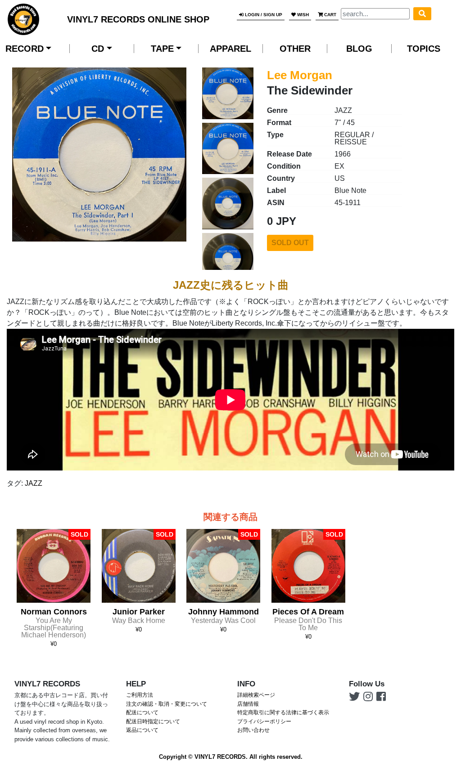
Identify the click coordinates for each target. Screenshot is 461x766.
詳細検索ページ (256, 695)
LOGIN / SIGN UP (263, 14)
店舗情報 (248, 704)
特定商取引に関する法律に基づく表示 (283, 712)
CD (97, 48)
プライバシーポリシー (264, 721)
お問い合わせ (253, 730)
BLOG (359, 48)
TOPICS (423, 48)
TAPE (162, 48)
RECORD (24, 48)
